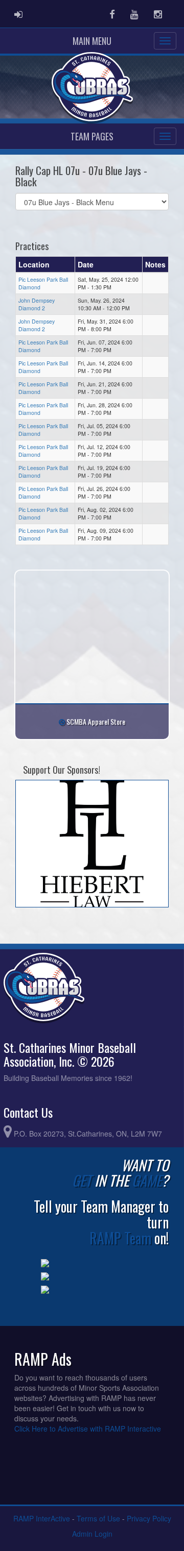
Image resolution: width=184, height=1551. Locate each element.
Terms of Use (98, 1518)
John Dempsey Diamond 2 (36, 304)
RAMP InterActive (41, 1518)
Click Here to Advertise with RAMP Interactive (87, 1428)
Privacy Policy (149, 1518)
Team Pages (92, 136)
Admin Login (92, 1534)
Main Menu (92, 40)
